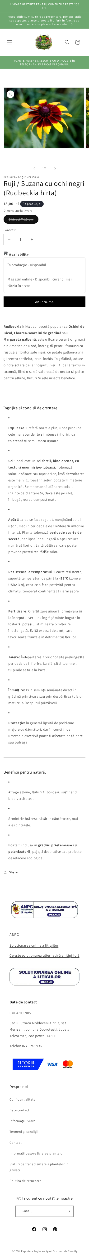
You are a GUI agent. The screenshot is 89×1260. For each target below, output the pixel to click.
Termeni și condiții (23, 1131)
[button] (9, 42)
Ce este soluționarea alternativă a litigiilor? (44, 955)
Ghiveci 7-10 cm (23, 220)
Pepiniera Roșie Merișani (36, 1251)
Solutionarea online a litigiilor (33, 945)
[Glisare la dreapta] (55, 168)
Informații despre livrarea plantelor (36, 1153)
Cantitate (10, 230)
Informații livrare (22, 1121)
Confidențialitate (22, 1099)
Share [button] (13, 872)
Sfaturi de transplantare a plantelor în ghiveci (38, 1167)
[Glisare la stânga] (34, 168)
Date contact (19, 1110)
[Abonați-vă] (68, 1211)
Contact (15, 1142)
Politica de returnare (25, 1181)
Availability (19, 254)
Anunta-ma (44, 302)
